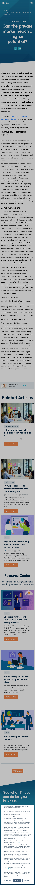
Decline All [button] (26, 880)
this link (10, 868)
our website (27, 865)
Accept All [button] (17, 880)
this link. (18, 842)
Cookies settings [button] (8, 880)
